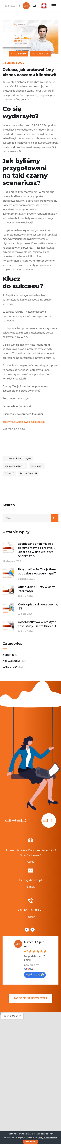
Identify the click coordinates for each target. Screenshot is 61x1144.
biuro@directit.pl (30, 880)
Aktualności (41, 53)
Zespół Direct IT (28, 473)
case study (37, 466)
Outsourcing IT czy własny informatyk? (36, 589)
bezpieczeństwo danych (18, 458)
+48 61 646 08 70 (30, 910)
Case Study (19, 53)
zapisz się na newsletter (30, 998)
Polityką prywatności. (47, 1137)
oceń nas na (33, 974)
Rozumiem (30, 1141)
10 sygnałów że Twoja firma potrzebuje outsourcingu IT (37, 571)
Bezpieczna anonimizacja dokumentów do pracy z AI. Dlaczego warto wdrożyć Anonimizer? (37, 550)
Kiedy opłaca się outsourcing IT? (38, 606)
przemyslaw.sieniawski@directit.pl (24, 422)
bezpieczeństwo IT (15, 466)
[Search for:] (30, 518)
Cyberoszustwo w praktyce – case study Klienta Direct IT (38, 624)
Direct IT (9, 473)
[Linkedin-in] (32, 930)
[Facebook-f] (27, 930)
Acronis (8, 655)
